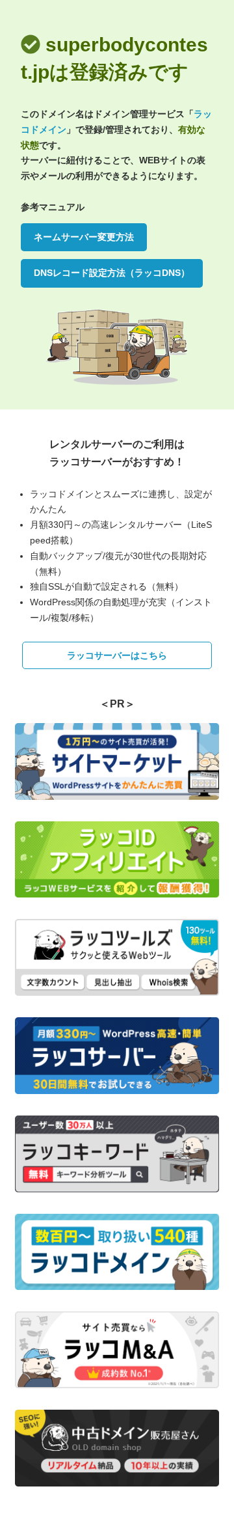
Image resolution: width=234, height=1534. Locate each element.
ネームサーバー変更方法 (84, 237)
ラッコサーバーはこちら (117, 655)
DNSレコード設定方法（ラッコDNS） (112, 272)
